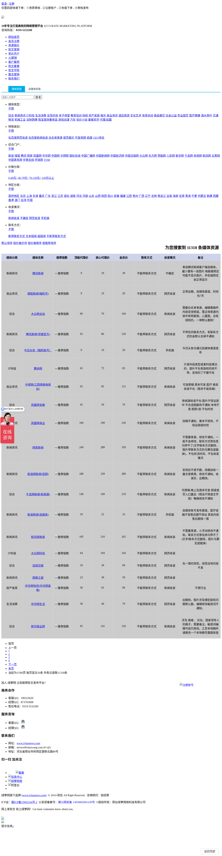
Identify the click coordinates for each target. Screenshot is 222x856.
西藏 (216, 195)
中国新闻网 (103, 155)
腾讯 (23, 155)
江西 (129, 195)
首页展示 (68, 137)
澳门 (17, 200)
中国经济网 (117, 155)
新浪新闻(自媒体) (38, 514)
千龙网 (189, 155)
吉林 (154, 195)
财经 (85, 115)
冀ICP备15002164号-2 (24, 802)
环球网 (39, 159)
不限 (11, 108)
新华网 (180, 155)
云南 (169, 195)
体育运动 (147, 115)
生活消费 (40, 115)
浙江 (54, 195)
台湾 (23, 200)
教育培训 (76, 115)
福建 (123, 195)
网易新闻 (38, 447)
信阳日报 (38, 565)
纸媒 (89, 137)
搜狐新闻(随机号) (38, 293)
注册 (11, 3)
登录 (4, 3)
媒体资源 (17, 89)
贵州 (135, 195)
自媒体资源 (34, 89)
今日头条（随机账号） (38, 350)
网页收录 (34, 218)
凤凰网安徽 (38, 404)
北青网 (216, 155)
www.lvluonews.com (28, 743)
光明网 (64, 155)
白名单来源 (55, 137)
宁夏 (194, 195)
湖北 (66, 195)
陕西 (104, 195)
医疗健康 (194, 115)
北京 (23, 195)
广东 (48, 195)
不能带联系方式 (56, 236)
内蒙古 (202, 195)
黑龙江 (161, 195)
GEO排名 (98, 137)
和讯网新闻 (38, 537)
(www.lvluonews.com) (34, 795)
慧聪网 (161, 155)
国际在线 (74, 155)
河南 (85, 195)
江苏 (60, 195)
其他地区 (13, 195)
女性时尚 (52, 115)
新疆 (209, 195)
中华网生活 (38, 604)
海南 (175, 195)
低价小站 (81, 119)
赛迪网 (38, 368)
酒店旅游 (124, 115)
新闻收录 (13, 218)
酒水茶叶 (206, 115)
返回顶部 (209, 851)
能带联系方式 (16, 236)
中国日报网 (132, 155)
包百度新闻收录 (38, 137)
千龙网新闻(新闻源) (38, 494)
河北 (79, 195)
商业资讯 (112, 115)
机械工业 (20, 119)
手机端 (45, 218)
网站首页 (13, 37)
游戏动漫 (63, 119)
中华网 (46, 155)
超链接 (41, 236)
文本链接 (31, 236)
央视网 (198, 155)
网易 (30, 155)
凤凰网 (37, 155)
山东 (91, 195)
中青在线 (28, 159)
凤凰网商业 (38, 423)
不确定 (24, 218)
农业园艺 (183, 115)
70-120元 (34, 177)
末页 (11, 668)
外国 (30, 200)
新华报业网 (38, 626)
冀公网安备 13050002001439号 (76, 802)
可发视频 (80, 137)
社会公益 (171, 115)
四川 (110, 195)
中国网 (55, 155)
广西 (141, 195)
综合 (11, 115)
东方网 (152, 155)
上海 (29, 195)
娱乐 (103, 115)
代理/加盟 (106, 119)
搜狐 (17, 155)
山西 (98, 195)
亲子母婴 (64, 115)
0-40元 (12, 177)
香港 (11, 200)
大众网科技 (38, 553)
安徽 (116, 195)
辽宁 (148, 195)
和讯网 (207, 155)
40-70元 (23, 177)
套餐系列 (93, 119)
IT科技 (30, 115)
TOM (47, 159)
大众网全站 (38, 313)
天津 (35, 195)
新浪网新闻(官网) (38, 474)
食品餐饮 (159, 115)
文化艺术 (135, 115)
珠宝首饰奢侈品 (48, 119)
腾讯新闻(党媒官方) (38, 334)
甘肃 (182, 195)
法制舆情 (31, 119)
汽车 (73, 119)
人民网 (170, 155)
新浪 (11, 155)
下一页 (12, 664)
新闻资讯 (20, 115)
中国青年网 (15, 159)
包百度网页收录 (18, 137)
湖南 (73, 195)
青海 (188, 195)
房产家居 (94, 115)
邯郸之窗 (38, 577)
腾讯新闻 (38, 273)
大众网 (143, 155)
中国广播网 (88, 155)
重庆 (41, 195)
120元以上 (48, 177)
